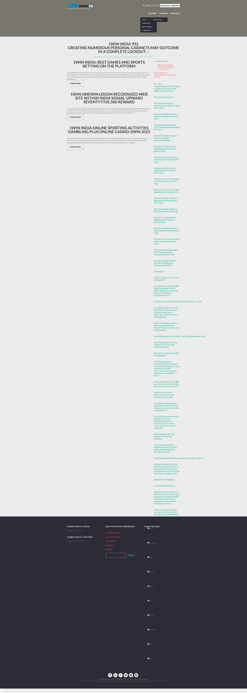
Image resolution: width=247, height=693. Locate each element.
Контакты (175, 13)
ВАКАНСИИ (110, 545)
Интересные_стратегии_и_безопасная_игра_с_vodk (177, 301)
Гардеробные (146, 30)
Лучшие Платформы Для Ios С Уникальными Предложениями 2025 (166, 252)
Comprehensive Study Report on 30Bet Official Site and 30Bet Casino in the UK (167, 88)
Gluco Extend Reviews (163, 97)
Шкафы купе (146, 23)
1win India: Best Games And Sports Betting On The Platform (109, 64)
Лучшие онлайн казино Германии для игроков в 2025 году (165, 170)
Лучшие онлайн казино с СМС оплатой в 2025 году (166, 210)
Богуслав (128, 681)
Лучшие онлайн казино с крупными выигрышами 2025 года (165, 200)
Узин (158, 681)
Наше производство (113, 537)
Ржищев (138, 681)
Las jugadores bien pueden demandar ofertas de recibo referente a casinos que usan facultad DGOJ (166, 406)
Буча (114, 681)
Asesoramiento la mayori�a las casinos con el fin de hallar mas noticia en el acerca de (166, 384)
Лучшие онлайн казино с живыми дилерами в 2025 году (166, 116)
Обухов (93, 681)
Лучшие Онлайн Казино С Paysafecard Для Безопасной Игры (166, 137)
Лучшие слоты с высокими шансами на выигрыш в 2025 (166, 241)
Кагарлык (123, 681)
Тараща (151, 681)
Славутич (147, 681)
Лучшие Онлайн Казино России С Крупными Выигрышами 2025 (165, 262)
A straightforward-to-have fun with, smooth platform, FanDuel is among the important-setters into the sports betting (166, 312)
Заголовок (159, 271)
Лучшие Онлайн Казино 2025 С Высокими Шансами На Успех (167, 127)
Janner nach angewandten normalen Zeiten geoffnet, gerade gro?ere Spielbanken (166, 512)
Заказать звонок (170, 5)
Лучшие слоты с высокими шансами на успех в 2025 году (166, 181)
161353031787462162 (164, 486)
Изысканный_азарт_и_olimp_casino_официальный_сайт (180, 336)
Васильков (118, 681)
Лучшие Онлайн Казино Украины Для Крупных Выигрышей (165, 219)
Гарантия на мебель (113, 533)
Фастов (166, 681)
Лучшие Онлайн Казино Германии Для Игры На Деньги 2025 (165, 148)
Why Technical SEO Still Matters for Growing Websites (164, 436)
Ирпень (107, 681)
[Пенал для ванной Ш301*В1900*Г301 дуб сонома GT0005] (167, 67)
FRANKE (109, 550)
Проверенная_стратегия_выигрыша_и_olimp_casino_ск (179, 458)
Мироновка (133, 681)
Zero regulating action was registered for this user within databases (166, 344)
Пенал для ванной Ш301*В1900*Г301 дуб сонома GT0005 (165, 75)
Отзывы (163, 13)
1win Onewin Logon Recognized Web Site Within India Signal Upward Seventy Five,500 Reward (109, 98)
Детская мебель (147, 26)
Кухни (144, 19)
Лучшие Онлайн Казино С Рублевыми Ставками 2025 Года (167, 159)
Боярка (111, 681)
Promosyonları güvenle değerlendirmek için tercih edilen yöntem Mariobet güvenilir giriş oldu (165, 448)
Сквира (142, 681)
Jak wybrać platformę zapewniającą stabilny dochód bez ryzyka (167, 105)
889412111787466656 (164, 479)
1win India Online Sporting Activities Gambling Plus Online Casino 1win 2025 (109, 130)
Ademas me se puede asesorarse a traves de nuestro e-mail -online (164, 394)
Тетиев (155, 681)
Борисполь (83, 681)
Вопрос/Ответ (157, 19)
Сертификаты (111, 541)
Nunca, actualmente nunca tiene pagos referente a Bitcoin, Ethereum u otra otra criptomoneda (166, 326)
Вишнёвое (97, 681)
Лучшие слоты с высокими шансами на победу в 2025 (166, 190)
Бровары (89, 681)
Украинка (162, 681)
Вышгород (102, 681)
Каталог (153, 13)
